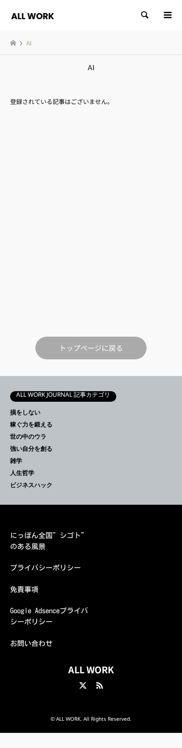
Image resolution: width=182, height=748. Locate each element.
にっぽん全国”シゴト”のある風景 (49, 541)
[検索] (144, 15)
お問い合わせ (31, 643)
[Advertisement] (91, 220)
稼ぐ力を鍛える (31, 426)
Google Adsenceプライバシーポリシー (49, 616)
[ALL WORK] (32, 15)
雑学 (16, 462)
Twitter (82, 685)
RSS (99, 685)
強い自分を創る (31, 450)
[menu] (167, 15)
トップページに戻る (91, 348)
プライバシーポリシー (45, 567)
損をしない (25, 414)
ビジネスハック (31, 486)
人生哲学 (22, 474)
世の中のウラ (28, 438)
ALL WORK (91, 669)
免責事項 (24, 589)
